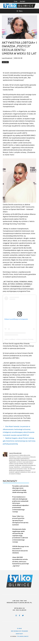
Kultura (5, 62)
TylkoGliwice (23, 636)
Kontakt (22, 1)
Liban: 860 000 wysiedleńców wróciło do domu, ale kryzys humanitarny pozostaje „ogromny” (20, 561)
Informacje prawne (19, 631)
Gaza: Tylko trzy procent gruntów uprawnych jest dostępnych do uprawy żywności (20, 520)
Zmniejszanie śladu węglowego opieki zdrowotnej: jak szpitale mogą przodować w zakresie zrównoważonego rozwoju (20, 535)
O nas (15, 1)
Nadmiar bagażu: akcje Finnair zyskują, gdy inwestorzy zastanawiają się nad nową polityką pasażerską (19, 441)
